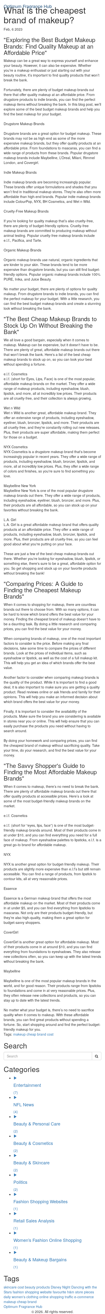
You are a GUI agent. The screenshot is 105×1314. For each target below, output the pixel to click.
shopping (32, 1291)
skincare (10, 1287)
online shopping (51, 1296)
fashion (18, 1291)
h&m (70, 1291)
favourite (59, 1291)
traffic (69, 1296)
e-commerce (84, 1296)
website (46, 1291)
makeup (19, 1034)
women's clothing (25, 1296)
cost (50, 1034)
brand (41, 1034)
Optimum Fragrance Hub (28, 6)
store (79, 1291)
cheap (31, 1034)
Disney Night (60, 1287)
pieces (89, 1291)
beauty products (37, 1287)
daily (7, 1296)
